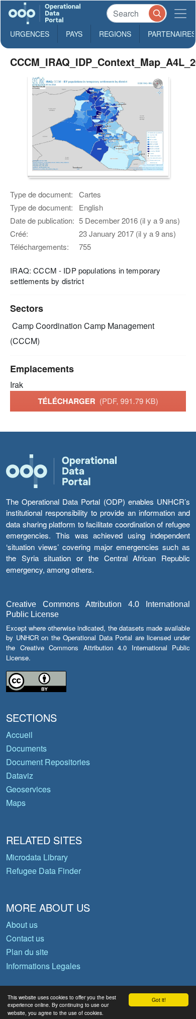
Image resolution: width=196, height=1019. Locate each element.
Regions (115, 34)
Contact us (25, 938)
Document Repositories (48, 762)
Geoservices (28, 789)
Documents (26, 748)
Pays (74, 34)
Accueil (19, 734)
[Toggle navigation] (180, 13)
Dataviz (19, 775)
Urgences (29, 34)
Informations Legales (43, 966)
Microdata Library (37, 857)
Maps (16, 802)
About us (22, 924)
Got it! (159, 999)
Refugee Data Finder (43, 870)
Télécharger (98, 400)
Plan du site (27, 952)
